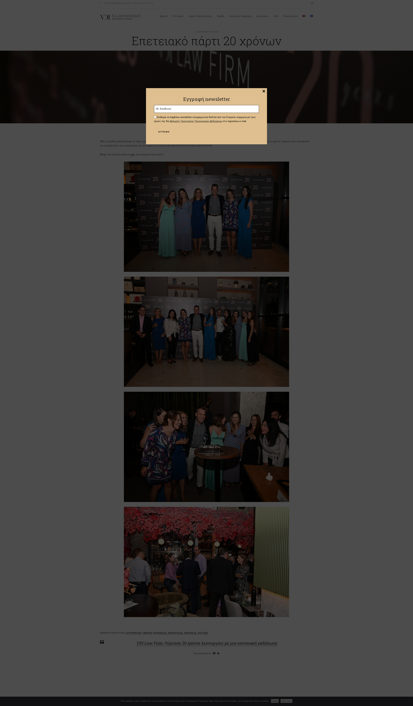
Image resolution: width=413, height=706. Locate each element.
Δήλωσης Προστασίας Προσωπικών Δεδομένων (196, 121)
